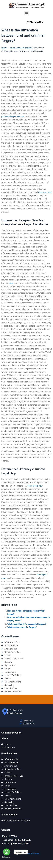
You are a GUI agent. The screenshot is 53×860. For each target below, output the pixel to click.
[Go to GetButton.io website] (6, 857)
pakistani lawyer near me (12, 116)
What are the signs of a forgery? (22, 627)
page (11, 283)
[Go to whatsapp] (6, 852)
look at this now (35, 486)
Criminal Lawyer (32, 853)
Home (4, 47)
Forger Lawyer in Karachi (20, 47)
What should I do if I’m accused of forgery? (26, 624)
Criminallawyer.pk (11, 732)
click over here (45, 192)
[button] (26, 13)
